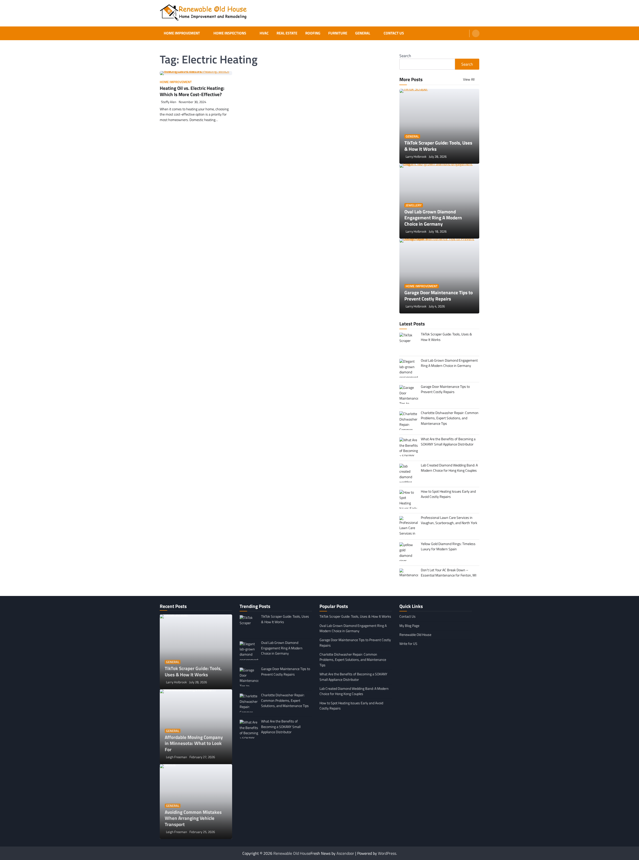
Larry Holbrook (416, 156)
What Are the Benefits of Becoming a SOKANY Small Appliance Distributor (353, 676)
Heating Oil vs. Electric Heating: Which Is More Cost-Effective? (192, 91)
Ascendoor (345, 853)
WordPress (387, 853)
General (362, 33)
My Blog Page (409, 625)
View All (469, 79)
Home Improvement (182, 33)
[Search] (475, 33)
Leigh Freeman (176, 757)
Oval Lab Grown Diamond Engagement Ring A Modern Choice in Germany (433, 218)
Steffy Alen (168, 102)
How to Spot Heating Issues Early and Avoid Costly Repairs (351, 705)
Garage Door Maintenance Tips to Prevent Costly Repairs (438, 295)
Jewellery (414, 205)
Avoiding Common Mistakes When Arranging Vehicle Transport (193, 818)
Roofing (312, 33)
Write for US (408, 643)
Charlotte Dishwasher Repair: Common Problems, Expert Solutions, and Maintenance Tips (353, 660)
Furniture (337, 33)
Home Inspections (229, 33)
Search (405, 56)
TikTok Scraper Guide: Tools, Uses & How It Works (438, 145)
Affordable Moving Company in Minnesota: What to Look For (194, 743)
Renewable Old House (415, 634)
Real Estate (287, 33)
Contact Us (394, 33)
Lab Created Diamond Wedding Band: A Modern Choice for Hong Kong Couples (354, 691)
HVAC (264, 33)
